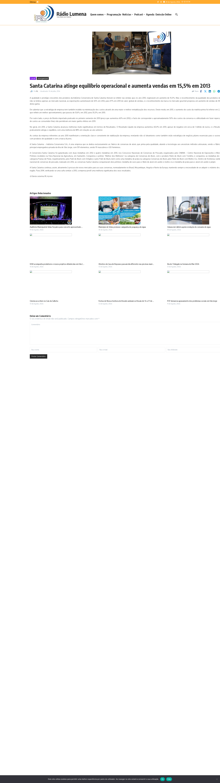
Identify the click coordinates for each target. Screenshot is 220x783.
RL (37, 91)
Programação (114, 14)
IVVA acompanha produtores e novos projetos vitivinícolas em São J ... (57, 264)
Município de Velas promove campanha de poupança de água (122, 227)
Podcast (138, 14)
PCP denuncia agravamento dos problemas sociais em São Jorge (192, 301)
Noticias (126, 14)
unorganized (43, 78)
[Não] (217, 779)
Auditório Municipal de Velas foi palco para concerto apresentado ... (56, 227)
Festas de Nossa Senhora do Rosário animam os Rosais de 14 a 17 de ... (126, 301)
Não (169, 779)
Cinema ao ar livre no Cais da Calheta (44, 301)
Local (33, 78)
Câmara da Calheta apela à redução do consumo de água (189, 227)
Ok (162, 779)
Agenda (150, 14)
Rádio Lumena (71, 14)
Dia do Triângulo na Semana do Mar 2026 (183, 264)
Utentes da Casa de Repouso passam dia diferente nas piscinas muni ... (126, 264)
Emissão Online (163, 14)
